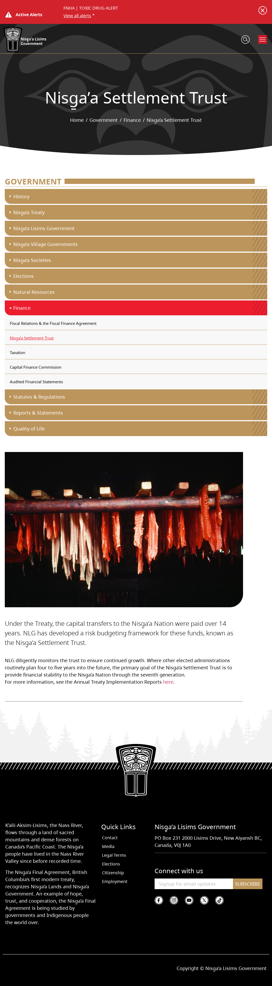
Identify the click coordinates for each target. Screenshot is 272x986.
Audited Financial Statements (36, 381)
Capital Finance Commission (35, 367)
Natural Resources (34, 292)
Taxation (17, 352)
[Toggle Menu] (262, 39)
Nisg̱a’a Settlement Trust (32, 338)
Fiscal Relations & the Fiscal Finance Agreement (53, 323)
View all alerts (77, 16)
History (21, 196)
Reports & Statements (38, 413)
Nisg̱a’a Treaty (29, 212)
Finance (132, 120)
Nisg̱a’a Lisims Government (44, 228)
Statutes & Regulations (39, 397)
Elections (23, 276)
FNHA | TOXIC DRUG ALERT (90, 8)
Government (104, 120)
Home (77, 120)
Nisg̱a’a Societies (32, 260)
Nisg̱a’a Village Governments (45, 244)
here (168, 682)
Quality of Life (29, 428)
